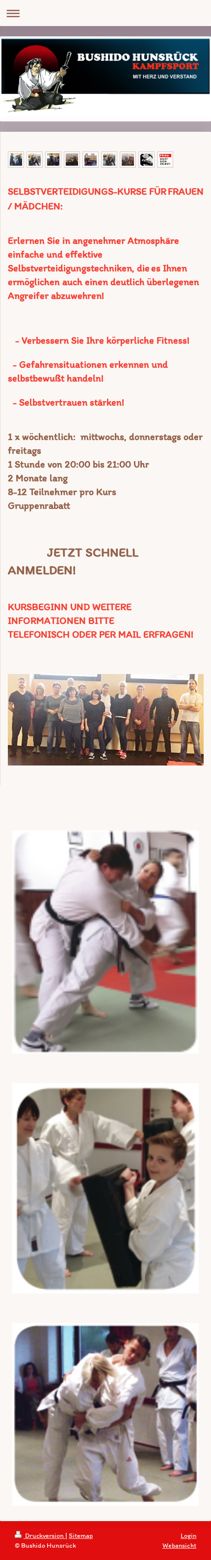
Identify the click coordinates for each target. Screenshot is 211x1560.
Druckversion (44, 1535)
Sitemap (81, 1535)
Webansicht (179, 1545)
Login (188, 1535)
